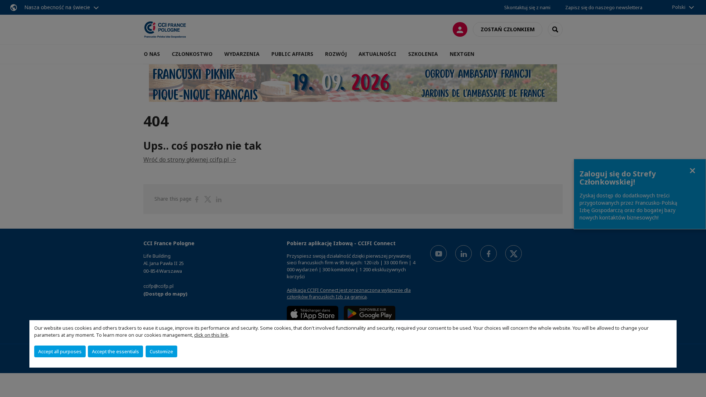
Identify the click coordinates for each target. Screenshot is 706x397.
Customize (161, 351)
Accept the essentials (115, 351)
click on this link (211, 335)
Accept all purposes (60, 351)
